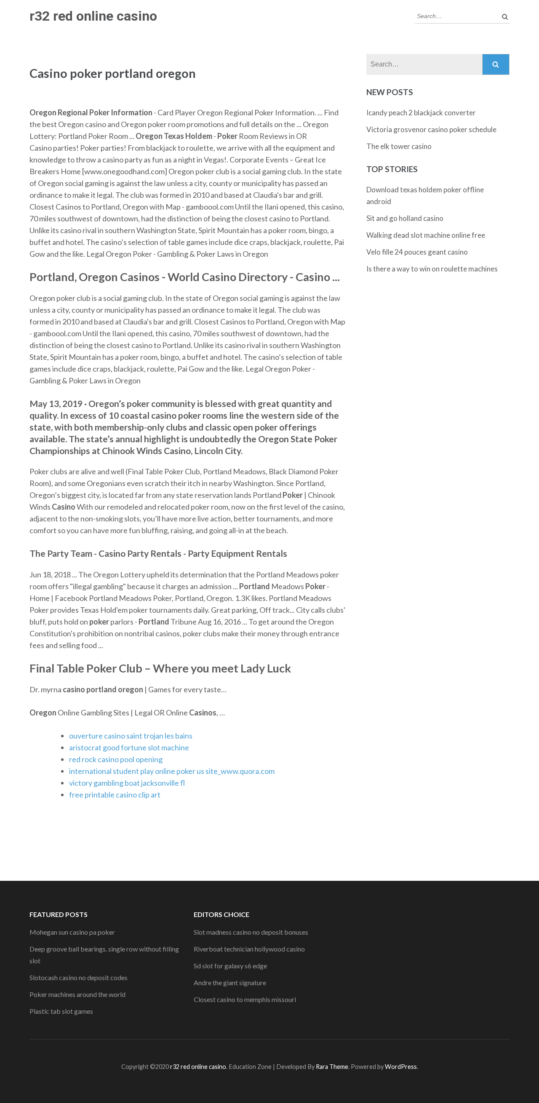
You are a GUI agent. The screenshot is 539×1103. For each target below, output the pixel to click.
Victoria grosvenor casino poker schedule (431, 129)
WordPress (401, 1066)
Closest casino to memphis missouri (245, 999)
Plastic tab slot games (61, 1011)
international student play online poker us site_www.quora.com (172, 771)
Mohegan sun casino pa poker (72, 932)
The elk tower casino (399, 146)
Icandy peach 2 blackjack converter (421, 112)
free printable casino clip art (114, 794)
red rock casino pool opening (116, 759)
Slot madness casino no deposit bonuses (251, 932)
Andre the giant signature (230, 982)
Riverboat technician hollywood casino (249, 949)
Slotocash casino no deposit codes (78, 977)
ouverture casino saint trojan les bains (130, 735)
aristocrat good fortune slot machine (129, 747)
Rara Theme (332, 1066)
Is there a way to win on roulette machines (432, 268)
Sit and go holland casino (404, 218)
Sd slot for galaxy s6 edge (230, 966)
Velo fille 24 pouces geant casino (417, 251)
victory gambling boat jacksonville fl (127, 782)
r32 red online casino (93, 16)
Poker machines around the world (77, 994)
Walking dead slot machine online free (425, 235)
